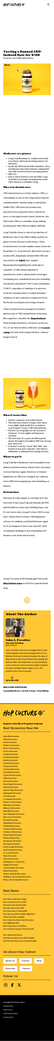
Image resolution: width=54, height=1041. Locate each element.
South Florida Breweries (12, 850)
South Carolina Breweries (13, 847)
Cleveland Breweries (11, 772)
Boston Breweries (10, 751)
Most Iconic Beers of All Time (14, 926)
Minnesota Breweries (11, 808)
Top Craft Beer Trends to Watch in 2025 (18, 929)
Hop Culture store (12, 583)
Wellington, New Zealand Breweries (17, 877)
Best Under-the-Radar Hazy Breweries (18, 920)
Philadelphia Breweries (12, 823)
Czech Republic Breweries (13, 868)
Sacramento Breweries (12, 841)
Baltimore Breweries (11, 745)
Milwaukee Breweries (11, 805)
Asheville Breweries (11, 736)
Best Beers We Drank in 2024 (14, 905)
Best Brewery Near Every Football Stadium (20, 941)
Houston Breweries (10, 787)
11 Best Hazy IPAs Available (13, 917)
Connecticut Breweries (12, 775)
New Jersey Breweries (12, 817)
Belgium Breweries (10, 865)
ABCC (22, 260)
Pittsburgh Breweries (11, 826)
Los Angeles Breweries (12, 799)
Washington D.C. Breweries (14, 862)
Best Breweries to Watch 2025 (15, 911)
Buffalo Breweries (10, 760)
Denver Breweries (10, 781)
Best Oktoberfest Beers (12, 935)
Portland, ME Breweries (12, 829)
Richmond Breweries (11, 838)
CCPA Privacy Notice (10, 1013)
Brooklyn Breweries (11, 757)
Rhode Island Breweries (12, 835)
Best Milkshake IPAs (11, 923)
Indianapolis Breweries (12, 793)
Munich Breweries (10, 871)
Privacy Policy (8, 1006)
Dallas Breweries (10, 778)
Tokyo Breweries (10, 856)
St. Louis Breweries (11, 853)
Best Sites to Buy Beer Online (15, 899)
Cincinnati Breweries (11, 769)
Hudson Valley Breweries (13, 790)
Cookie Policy (8, 1017)
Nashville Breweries (11, 811)
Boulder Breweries (10, 754)
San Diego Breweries (11, 844)
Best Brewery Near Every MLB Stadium (19, 938)
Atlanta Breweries (10, 739)
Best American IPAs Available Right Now (19, 914)
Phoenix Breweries (10, 820)
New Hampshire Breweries (13, 814)
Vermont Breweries (11, 859)
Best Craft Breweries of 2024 (14, 902)
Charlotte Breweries (11, 763)
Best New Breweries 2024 (13, 908)
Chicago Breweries (10, 766)
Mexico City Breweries (12, 802)
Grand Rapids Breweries (12, 784)
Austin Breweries (10, 742)
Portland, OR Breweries (12, 832)
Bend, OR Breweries (11, 748)
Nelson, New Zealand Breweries (15, 880)
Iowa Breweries (9, 796)
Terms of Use (8, 1010)
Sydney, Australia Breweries (14, 874)
